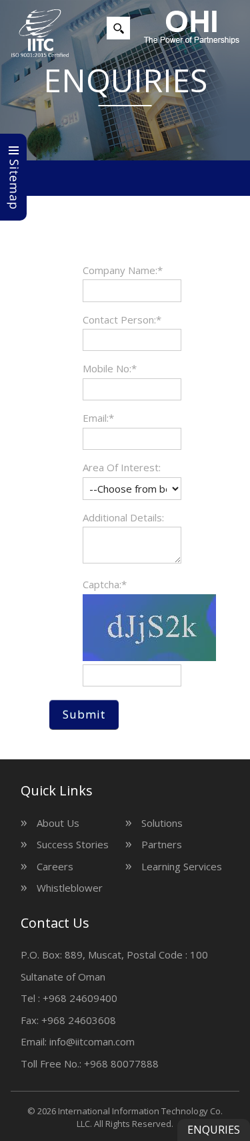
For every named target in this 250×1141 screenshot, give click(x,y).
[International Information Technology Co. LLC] (40, 33)
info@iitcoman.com (92, 1041)
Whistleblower (70, 887)
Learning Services (181, 866)
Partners (161, 844)
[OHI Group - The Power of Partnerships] (191, 27)
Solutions (162, 823)
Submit (84, 714)
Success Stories (73, 844)
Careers (55, 866)
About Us (58, 823)
